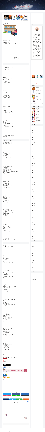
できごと (33, 253)
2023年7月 (33, 191)
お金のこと (33, 246)
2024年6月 (33, 172)
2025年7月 (33, 149)
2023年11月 (33, 184)
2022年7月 (33, 212)
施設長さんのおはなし (16, 58)
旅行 (32, 265)
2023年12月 (33, 182)
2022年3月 (33, 219)
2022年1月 (33, 222)
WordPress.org (34, 279)
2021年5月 (33, 236)
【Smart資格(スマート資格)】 (7, 367)
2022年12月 (33, 203)
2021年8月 (33, 231)
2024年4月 (33, 175)
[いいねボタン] (3, 354)
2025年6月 (33, 151)
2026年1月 (33, 139)
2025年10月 (33, 144)
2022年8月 (33, 210)
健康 (32, 258)
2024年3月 (33, 177)
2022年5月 (33, 215)
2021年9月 (33, 229)
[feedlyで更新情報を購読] (19, 399)
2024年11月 (33, 163)
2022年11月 (33, 205)
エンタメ (33, 243)
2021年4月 (33, 238)
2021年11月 (33, 226)
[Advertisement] (16, 49)
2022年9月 (33, 208)
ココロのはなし (34, 248)
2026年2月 (33, 137)
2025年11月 (33, 142)
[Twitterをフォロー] (12, 399)
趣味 (32, 269)
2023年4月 (33, 196)
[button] (41, 103)
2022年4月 (33, 217)
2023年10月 (33, 186)
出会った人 (33, 260)
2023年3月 (33, 198)
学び (32, 262)
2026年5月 (33, 132)
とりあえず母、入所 (16, 57)
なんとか (15, 59)
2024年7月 (33, 170)
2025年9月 (33, 146)
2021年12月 (33, 224)
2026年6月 (33, 130)
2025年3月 (33, 156)
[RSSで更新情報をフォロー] (26, 399)
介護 (32, 255)
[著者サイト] (6, 399)
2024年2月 (33, 179)
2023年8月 (33, 189)
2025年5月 (33, 153)
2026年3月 (33, 135)
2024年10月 (33, 165)
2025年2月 (33, 158)
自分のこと (33, 267)
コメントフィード (34, 277)
